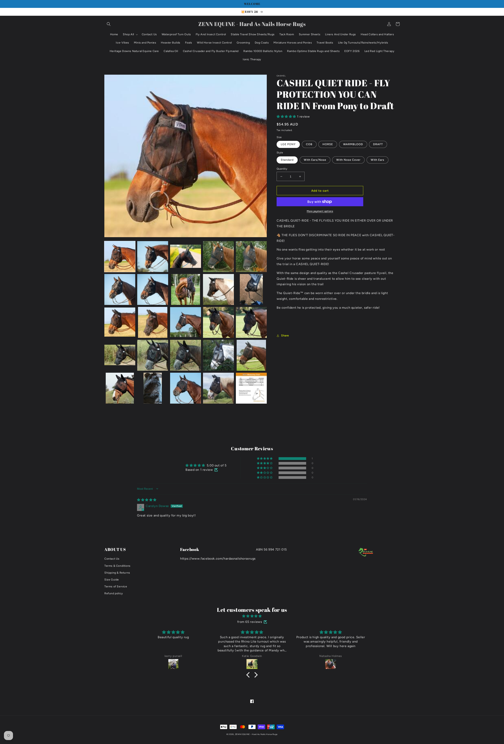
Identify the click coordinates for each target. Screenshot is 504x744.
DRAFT (378, 144)
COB (309, 144)
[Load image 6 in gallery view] (119, 289)
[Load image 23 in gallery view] (185, 388)
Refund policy (113, 593)
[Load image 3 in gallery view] (185, 256)
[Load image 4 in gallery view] (218, 256)
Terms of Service (115, 586)
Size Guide (111, 579)
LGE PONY (288, 144)
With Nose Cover (348, 160)
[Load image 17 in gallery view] (152, 355)
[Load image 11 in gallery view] (119, 322)
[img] (147, 500)
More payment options (320, 211)
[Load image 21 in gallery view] (119, 388)
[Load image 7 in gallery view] (152, 289)
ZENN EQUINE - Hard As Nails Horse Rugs (256, 734)
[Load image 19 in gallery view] (218, 355)
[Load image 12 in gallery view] (152, 322)
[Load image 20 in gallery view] (251, 355)
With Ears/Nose (315, 160)
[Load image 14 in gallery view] (218, 322)
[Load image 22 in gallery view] (152, 388)
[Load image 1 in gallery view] (119, 256)
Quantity (282, 168)
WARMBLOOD (353, 144)
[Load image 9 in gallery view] (218, 289)
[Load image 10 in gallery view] (251, 289)
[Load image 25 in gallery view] (251, 388)
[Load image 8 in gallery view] (185, 289)
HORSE (327, 144)
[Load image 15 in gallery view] (251, 322)
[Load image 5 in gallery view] (251, 256)
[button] (108, 24)
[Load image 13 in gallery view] (185, 322)
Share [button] (285, 335)
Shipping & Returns (117, 572)
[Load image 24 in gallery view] (218, 388)
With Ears (377, 160)
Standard (287, 160)
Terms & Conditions (117, 566)
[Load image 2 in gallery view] (152, 256)
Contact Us (112, 558)
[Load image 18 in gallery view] (185, 355)
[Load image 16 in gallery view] (119, 355)
